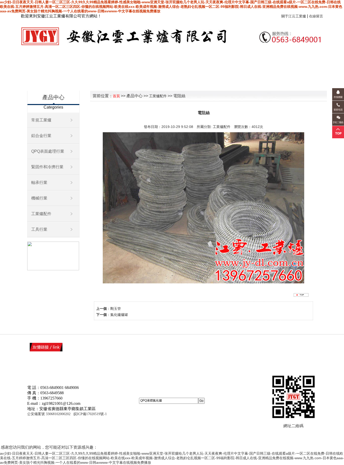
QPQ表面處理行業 (47, 151)
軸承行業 (39, 182)
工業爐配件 (41, 214)
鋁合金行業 (41, 136)
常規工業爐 (41, 120)
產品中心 (220, 63)
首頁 (123, 63)
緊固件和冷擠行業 (47, 167)
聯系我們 (127, 81)
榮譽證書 (186, 63)
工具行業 (39, 229)
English (158, 81)
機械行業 (39, 198)
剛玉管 (115, 309)
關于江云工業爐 (293, 16)
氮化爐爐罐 (119, 315)
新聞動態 (254, 63)
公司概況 (152, 63)
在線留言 (316, 16)
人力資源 (287, 63)
